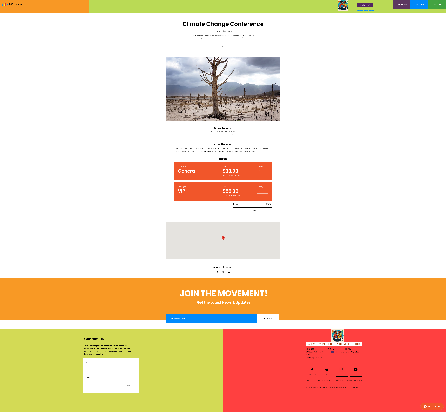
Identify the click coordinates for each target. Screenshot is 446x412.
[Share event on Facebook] (217, 272)
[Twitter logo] (326, 370)
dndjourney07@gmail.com (350, 352)
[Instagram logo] (341, 369)
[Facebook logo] (312, 370)
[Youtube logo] (355, 369)
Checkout (252, 210)
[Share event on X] (223, 272)
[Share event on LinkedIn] (229, 272)
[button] (434, 4)
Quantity (260, 166)
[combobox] (262, 171)
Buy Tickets (223, 47)
